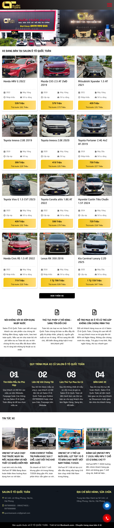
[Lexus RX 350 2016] (57, 244)
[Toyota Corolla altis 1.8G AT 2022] (57, 185)
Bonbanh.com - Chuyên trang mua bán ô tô (81, 525)
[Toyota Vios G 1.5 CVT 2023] (19, 185)
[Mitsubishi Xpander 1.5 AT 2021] (94, 67)
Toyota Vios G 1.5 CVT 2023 (19, 199)
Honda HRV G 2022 (14, 81)
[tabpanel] (57, 28)
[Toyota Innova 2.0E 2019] (19, 126)
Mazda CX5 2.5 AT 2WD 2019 (54, 82)
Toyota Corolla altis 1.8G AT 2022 (56, 200)
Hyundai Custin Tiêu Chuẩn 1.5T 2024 (93, 200)
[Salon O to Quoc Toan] (11, 4)
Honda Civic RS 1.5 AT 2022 (19, 258)
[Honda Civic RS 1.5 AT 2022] (19, 244)
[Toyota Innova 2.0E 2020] (57, 126)
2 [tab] (58, 42)
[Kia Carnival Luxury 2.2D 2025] (94, 244)
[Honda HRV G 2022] (19, 67)
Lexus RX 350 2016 (52, 258)
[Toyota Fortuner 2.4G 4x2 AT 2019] (94, 126)
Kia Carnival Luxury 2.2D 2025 (92, 260)
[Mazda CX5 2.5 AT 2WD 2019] (57, 67)
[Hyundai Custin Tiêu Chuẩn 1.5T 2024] (94, 185)
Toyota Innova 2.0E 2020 (55, 140)
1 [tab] (55, 42)
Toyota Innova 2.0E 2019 (17, 140)
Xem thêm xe (57, 296)
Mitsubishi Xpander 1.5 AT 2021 (93, 82)
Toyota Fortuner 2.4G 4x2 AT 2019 (92, 141)
